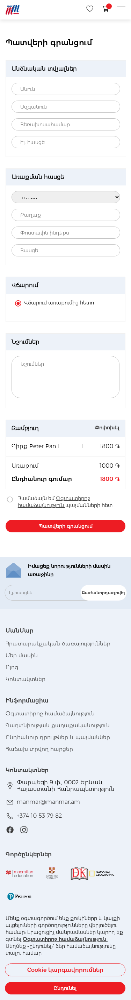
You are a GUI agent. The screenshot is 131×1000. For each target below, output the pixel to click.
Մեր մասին (22, 655)
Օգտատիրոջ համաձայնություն (65, 939)
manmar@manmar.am (48, 802)
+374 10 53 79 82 (39, 815)
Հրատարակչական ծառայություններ (58, 643)
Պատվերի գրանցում (65, 526)
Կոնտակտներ (25, 679)
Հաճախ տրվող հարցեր (39, 749)
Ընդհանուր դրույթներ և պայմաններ (58, 737)
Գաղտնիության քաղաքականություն (58, 725)
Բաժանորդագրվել (103, 592)
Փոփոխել (107, 427)
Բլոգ (12, 667)
